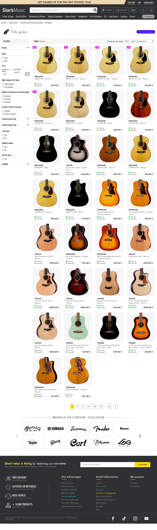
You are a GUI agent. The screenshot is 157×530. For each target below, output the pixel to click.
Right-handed (9, 84)
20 (95, 406)
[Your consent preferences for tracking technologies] (152, 525)
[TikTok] (124, 518)
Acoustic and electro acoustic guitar (32, 22)
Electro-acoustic (10, 114)
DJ (105, 16)
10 (88, 406)
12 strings (8, 99)
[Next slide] (139, 435)
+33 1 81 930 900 (25, 498)
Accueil (3, 22)
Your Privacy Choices (86, 527)
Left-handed (9, 87)
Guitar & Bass (8, 16)
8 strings (7, 102)
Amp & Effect (21, 16)
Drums (132, 16)
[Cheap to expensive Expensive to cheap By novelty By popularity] (144, 41)
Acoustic (7, 111)
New (6, 61)
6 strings (7, 96)
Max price (17, 69)
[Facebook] (112, 518)
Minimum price (5, 70)
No (5, 138)
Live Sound (113, 16)
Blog (97, 510)
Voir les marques (145, 32)
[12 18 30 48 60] (126, 41)
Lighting (124, 16)
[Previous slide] (17, 435)
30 (101, 406)
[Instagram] (135, 518)
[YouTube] (146, 518)
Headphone (83, 16)
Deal (6, 58)
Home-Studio (70, 16)
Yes (6, 135)
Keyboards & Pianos (37, 16)
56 (109, 406)
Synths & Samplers (55, 16)
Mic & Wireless (96, 16)
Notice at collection (63, 527)
